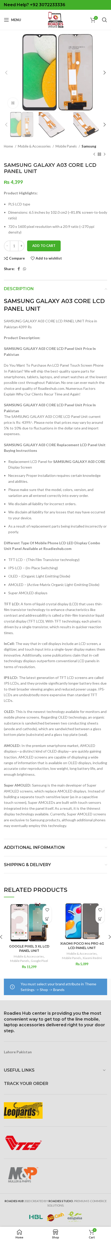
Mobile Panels (66, 146)
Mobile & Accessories (34, 146)
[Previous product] (94, 154)
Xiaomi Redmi (92, 958)
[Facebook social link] (18, 268)
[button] (47, 918)
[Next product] (104, 154)
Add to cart (44, 246)
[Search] (104, 20)
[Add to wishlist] (47, 909)
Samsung (89, 146)
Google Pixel (39, 961)
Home (9, 146)
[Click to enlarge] (13, 103)
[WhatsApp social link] (24, 268)
